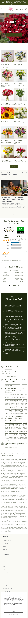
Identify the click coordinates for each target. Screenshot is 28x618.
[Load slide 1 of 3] (12, 45)
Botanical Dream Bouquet (18, 143)
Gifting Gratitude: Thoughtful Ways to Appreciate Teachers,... (13, 198)
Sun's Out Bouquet (6, 142)
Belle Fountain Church (15, 424)
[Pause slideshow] (26, 44)
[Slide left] (11, 214)
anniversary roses (10, 488)
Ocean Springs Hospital (10, 376)
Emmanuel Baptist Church (17, 430)
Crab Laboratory (23, 397)
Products (5, 546)
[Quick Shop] (17, 9)
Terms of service (6, 591)
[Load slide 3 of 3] (16, 45)
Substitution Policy (7, 588)
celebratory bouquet (9, 513)
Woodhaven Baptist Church (15, 440)
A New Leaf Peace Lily (19, 104)
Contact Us (5, 572)
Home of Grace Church (10, 435)
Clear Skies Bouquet (19, 66)
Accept (13, 608)
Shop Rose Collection (14, 35)
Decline (13, 611)
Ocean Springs (8, 369)
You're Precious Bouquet (7, 104)
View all (14, 166)
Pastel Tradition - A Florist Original (6, 66)
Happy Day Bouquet (19, 85)
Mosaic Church (20, 435)
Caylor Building (9, 394)
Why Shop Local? (7, 576)
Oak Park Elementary (21, 403)
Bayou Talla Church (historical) (13, 423)
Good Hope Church (13, 433)
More (14, 357)
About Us (5, 549)
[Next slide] (18, 44)
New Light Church (18, 437)
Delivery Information (8, 579)
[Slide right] (16, 214)
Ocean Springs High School (12, 404)
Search (4, 558)
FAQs (4, 569)
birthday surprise (12, 485)
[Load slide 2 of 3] (14, 45)
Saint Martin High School (15, 411)
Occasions (5, 543)
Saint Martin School (18, 413)
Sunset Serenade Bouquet (5, 86)
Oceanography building (17, 409)
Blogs (4, 561)
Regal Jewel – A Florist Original (20, 162)
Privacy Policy (13, 604)
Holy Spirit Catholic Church (20, 434)
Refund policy (6, 585)
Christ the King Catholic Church (13, 427)
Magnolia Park (14, 401)
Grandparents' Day (7, 540)
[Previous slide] (9, 44)
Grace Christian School (16, 400)
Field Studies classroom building (13, 399)
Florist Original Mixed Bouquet (6, 123)
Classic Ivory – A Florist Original (20, 123)
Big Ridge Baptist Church (20, 425)
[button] (20, 9)
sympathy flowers (10, 487)
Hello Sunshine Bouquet (7, 161)
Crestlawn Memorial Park (12, 384)
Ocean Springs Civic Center (11, 447)
